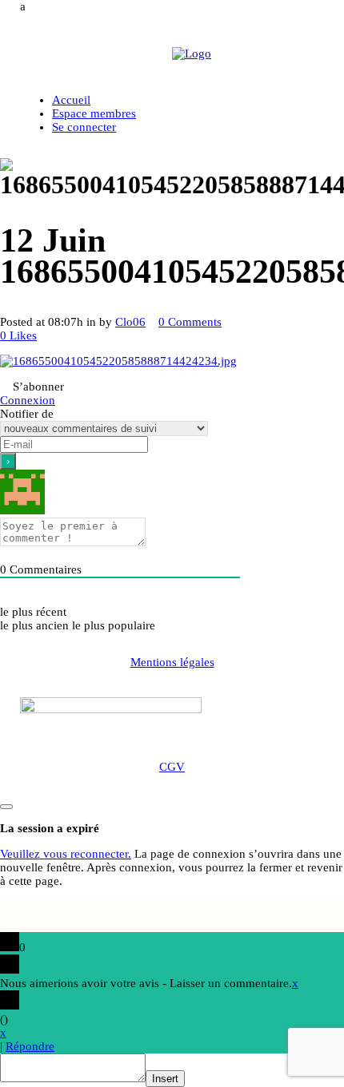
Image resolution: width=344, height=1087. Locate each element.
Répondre (30, 1046)
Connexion (27, 400)
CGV (172, 766)
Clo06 (130, 321)
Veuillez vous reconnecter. (65, 853)
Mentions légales (172, 662)
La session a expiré (49, 828)
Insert (165, 1079)
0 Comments (190, 321)
